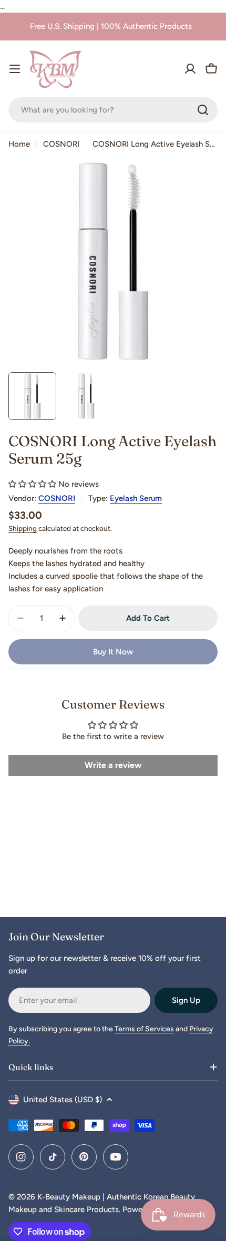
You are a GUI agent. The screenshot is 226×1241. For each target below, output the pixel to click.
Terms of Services (144, 1028)
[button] (32, 484)
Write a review (113, 765)
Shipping (22, 528)
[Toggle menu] (14, 69)
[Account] (190, 69)
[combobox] (113, 109)
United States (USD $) (62, 1099)
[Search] (203, 110)
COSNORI (61, 144)
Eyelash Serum (136, 498)
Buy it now (113, 652)
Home (19, 144)
